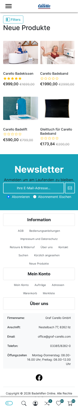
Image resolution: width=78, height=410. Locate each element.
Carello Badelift (15, 129)
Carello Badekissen (18, 73)
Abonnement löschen (54, 197)
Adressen (58, 285)
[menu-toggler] (8, 6)
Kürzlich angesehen (47, 255)
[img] (23, 403)
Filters (15, 19)
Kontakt (63, 247)
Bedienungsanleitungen (44, 230)
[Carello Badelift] (20, 108)
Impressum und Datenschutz (39, 238)
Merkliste (49, 293)
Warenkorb (30, 293)
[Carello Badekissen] (20, 52)
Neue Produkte (39, 263)
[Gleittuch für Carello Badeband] (57, 108)
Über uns (47, 247)
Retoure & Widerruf (22, 247)
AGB (21, 230)
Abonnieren (21, 197)
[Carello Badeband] (57, 52)
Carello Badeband (54, 73)
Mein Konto (21, 285)
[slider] (12, 78)
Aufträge (40, 285)
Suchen (23, 255)
